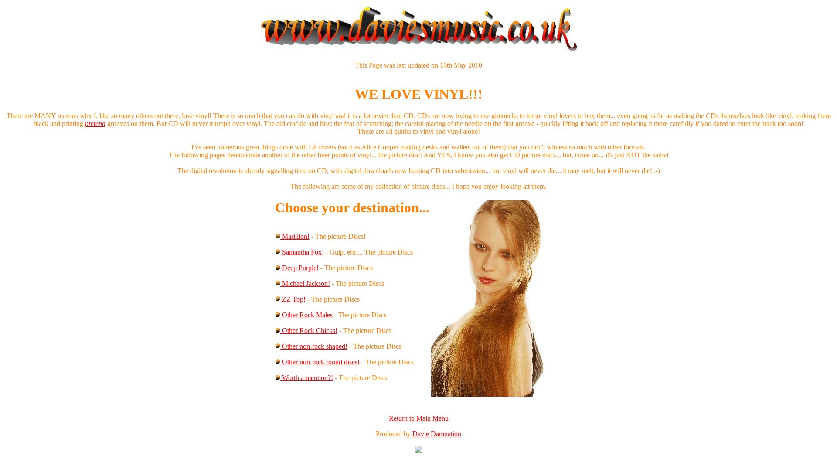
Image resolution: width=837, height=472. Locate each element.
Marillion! (295, 236)
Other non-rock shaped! (313, 346)
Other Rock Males (306, 315)
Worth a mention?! (306, 377)
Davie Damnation (436, 434)
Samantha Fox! (302, 252)
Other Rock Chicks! (308, 330)
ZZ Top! (293, 299)
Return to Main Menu (419, 418)
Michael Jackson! (305, 283)
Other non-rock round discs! (320, 362)
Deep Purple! (299, 268)
